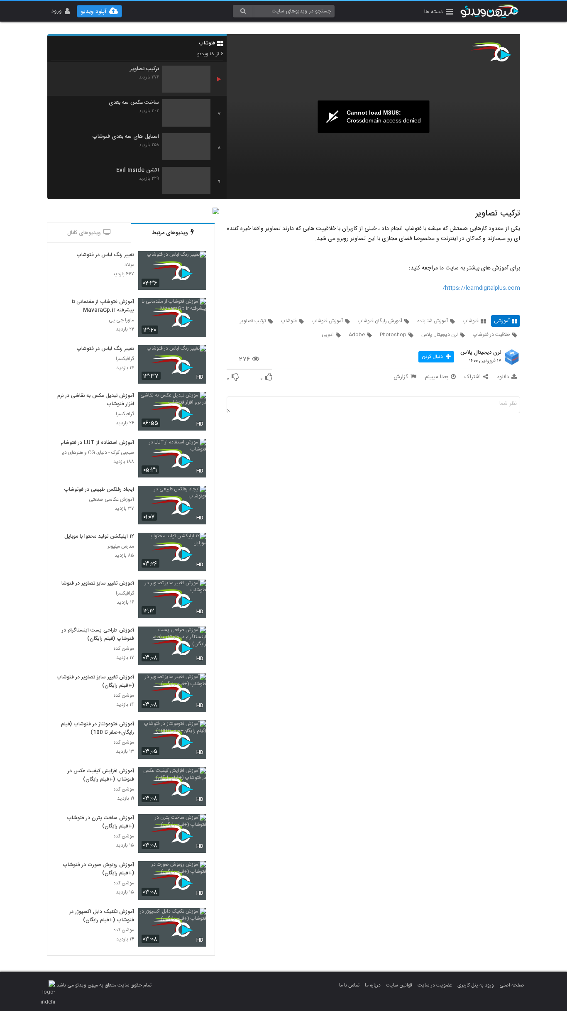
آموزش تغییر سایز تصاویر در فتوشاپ (95, 584)
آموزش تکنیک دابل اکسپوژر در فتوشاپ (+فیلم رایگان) (101, 916)
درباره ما (373, 985)
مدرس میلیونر (121, 546)
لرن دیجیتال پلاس (439, 334)
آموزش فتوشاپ (327, 321)
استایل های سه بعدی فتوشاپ (125, 136)
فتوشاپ (207, 43)
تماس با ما (349, 985)
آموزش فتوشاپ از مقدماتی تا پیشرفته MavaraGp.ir (103, 306)
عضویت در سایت (435, 985)
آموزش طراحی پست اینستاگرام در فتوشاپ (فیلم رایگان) (98, 635)
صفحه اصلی (511, 985)
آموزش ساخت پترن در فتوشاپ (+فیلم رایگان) (100, 822)
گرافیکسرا (125, 358)
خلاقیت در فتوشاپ (491, 334)
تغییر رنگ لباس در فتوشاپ (105, 255)
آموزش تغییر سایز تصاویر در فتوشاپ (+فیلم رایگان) (95, 681)
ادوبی (328, 334)
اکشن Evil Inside (137, 170)
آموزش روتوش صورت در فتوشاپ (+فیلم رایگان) (98, 869)
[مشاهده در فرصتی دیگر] (196, 262)
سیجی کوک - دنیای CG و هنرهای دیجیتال (95, 452)
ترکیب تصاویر (144, 69)
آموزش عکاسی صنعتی (111, 499)
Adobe (357, 334)
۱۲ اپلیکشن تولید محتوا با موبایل (99, 537)
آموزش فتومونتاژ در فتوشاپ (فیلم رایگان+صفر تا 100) (97, 728)
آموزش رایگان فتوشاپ (380, 321)
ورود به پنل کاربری (475, 985)
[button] (438, 13)
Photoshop (393, 334)
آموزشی (502, 321)
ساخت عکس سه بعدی (134, 102)
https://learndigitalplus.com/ (481, 288)
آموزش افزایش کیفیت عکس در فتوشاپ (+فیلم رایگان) (101, 775)
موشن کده (123, 648)
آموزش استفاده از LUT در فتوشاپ (96, 443)
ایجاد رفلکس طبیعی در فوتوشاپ (99, 490)
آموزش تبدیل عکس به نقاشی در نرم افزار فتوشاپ (95, 400)
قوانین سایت (399, 985)
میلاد (129, 265)
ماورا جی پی (121, 320)
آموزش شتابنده (432, 321)
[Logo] (491, 51)
